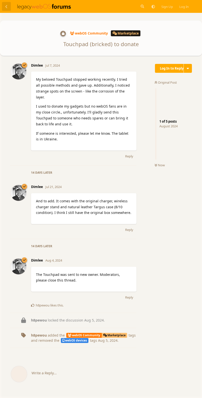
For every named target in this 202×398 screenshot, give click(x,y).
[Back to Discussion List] (6, 6)
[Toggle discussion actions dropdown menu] (188, 68)
